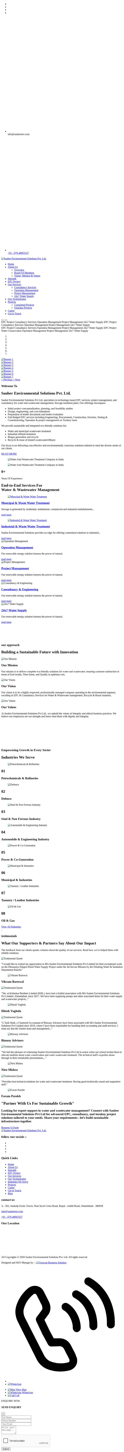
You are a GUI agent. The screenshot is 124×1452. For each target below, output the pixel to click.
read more (6, 514)
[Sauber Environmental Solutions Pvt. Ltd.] (23, 258)
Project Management (24, 293)
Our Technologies (17, 299)
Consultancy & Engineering (19, 589)
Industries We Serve (18, 1181)
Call (17, 1395)
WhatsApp (27, 1392)
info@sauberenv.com (12, 1211)
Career (11, 310)
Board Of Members (24, 272)
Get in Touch (14, 313)
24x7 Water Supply (24, 296)
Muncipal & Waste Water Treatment (25, 503)
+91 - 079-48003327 (18, 253)
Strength (12, 278)
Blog (10, 1193)
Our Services (14, 284)
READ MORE (9, 453)
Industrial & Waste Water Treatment (25, 526)
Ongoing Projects (23, 307)
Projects (12, 302)
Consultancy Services (25, 287)
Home (11, 264)
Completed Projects (24, 304)
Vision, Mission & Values (27, 275)
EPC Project (14, 281)
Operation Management (26, 290)
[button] (7, 379)
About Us (13, 267)
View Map (20, 1389)
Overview (19, 270)
